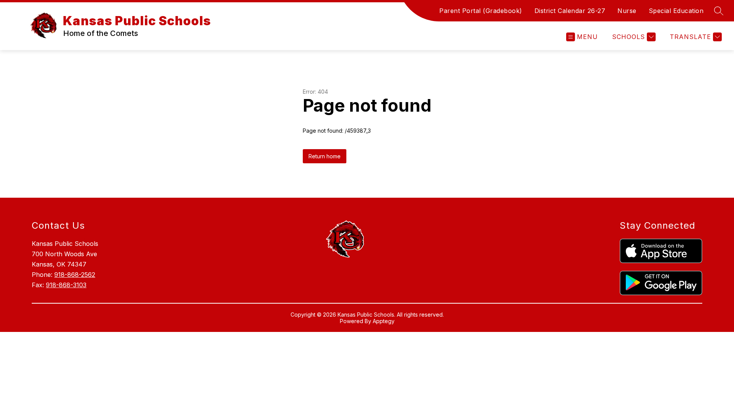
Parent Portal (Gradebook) (480, 11)
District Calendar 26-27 (570, 11)
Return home (325, 156)
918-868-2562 (74, 274)
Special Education (676, 11)
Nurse (627, 11)
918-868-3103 (66, 285)
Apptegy (384, 321)
